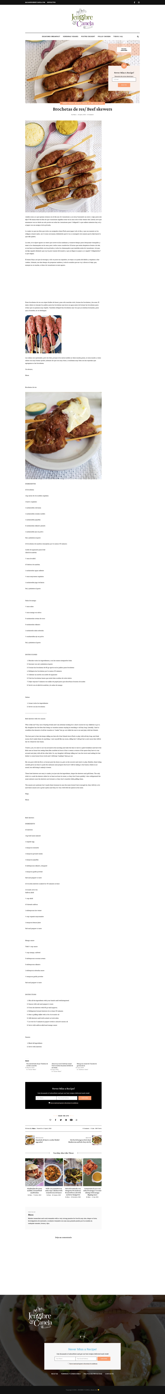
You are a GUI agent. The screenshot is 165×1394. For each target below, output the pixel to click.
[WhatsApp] (76, 1120)
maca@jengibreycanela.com (35, 2)
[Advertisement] (63, 283)
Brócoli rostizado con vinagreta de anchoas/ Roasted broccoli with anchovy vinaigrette (73, 1192)
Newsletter (51, 2)
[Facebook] (55, 1120)
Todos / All (118, 36)
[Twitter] (61, 1120)
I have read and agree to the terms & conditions (64, 1103)
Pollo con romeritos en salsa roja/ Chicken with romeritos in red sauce (53, 1191)
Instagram (139, 2)
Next (102, 1172)
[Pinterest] (66, 1120)
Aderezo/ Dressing (68, 103)
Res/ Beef (91, 103)
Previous (25, 1172)
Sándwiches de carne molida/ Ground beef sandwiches (34, 1191)
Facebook (134, 2)
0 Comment (90, 114)
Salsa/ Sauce (98, 103)
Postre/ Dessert (88, 36)
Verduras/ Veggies (70, 36)
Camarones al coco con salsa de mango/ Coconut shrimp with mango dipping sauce (92, 1192)
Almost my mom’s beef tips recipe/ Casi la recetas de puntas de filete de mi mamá (62, 1065)
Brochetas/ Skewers (81, 103)
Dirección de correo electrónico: (124, 76)
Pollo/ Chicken (104, 36)
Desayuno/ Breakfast (51, 36)
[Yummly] (71, 1120)
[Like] (50, 1120)
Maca (74, 114)
